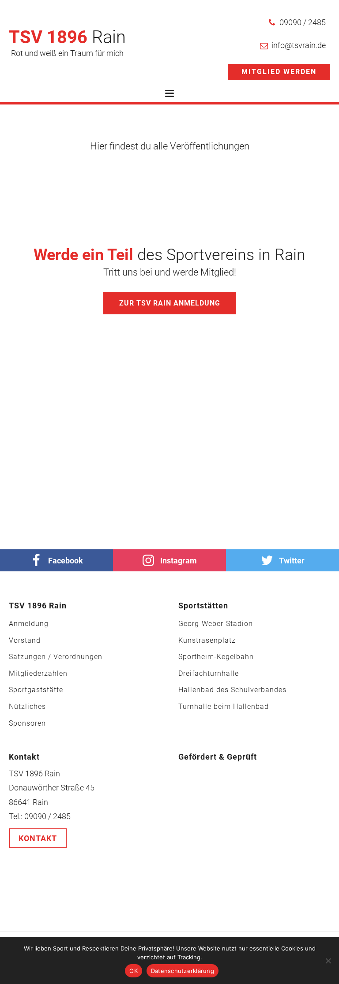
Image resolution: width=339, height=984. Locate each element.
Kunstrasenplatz (207, 641)
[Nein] (328, 960)
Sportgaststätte (36, 690)
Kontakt (38, 838)
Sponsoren (27, 723)
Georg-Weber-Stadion (215, 624)
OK (133, 970)
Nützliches (27, 707)
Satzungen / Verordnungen (55, 657)
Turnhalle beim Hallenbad (223, 707)
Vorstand (25, 641)
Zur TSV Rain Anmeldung (169, 303)
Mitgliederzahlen (38, 674)
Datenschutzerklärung (182, 970)
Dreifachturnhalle (208, 674)
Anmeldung (29, 624)
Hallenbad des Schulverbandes (232, 690)
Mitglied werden (278, 71)
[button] (297, 22)
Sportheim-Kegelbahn (216, 657)
